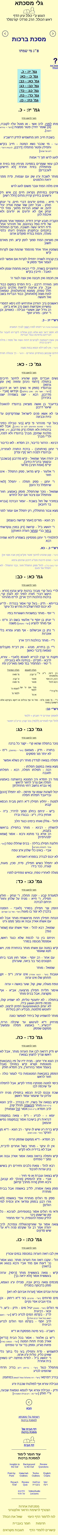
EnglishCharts (47, 1474)
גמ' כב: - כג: (29, 86)
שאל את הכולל (12, 1516)
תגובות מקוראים (13, 1530)
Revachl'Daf (14, 1483)
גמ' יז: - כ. (29, 71)
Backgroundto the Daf (29, 1465)
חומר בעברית (21, 1523)
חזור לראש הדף (29, 118)
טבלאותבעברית (36, 1483)
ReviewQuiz (25, 1483)
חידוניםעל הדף (21, 1492)
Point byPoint (11, 1474)
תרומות (41, 1523)
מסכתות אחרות (29, 1506)
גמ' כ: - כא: (29, 76)
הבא (29, 1408)
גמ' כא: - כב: (29, 81)
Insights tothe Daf (15, 1465)
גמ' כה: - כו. (29, 100)
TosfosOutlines (36, 1474)
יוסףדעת (46, 1483)
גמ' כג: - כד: (29, 91)
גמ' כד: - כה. (29, 95)
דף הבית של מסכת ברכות (29, 1431)
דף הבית (29, 1445)
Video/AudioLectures (34, 1492)
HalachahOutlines (23, 1474)
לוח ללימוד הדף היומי (41, 1516)
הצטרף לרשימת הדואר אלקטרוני (29, 1510)
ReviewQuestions (43, 1465)
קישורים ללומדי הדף (42, 1530)
